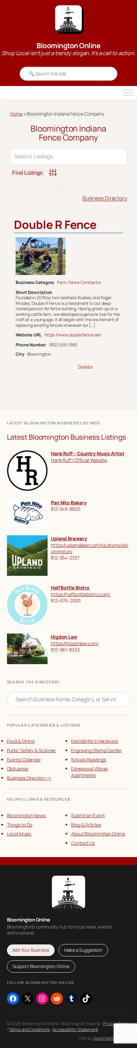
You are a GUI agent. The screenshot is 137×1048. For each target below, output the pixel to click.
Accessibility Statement (75, 1029)
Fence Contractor (84, 282)
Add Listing (68, 188)
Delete (85, 367)
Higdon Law (64, 637)
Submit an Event (88, 815)
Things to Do (20, 825)
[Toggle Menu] (128, 92)
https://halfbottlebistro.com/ (80, 594)
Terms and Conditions (29, 1029)
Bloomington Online (68, 45)
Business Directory (104, 198)
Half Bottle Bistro (70, 587)
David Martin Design (111, 1038)
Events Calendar (24, 759)
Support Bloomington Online (41, 966)
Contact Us (83, 843)
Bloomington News (26, 815)
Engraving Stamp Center (96, 750)
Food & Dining (21, 741)
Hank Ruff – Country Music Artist (87, 453)
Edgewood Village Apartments (89, 771)
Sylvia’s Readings (88, 759)
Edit (23, 367)
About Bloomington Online (98, 833)
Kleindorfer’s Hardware (94, 741)
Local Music (19, 833)
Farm (62, 282)
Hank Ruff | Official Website (79, 460)
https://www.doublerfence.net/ (73, 335)
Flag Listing (53, 367)
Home (16, 114)
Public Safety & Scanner (31, 750)
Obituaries (17, 768)
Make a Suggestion (83, 950)
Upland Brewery (69, 538)
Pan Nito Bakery (69, 502)
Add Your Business (30, 950)
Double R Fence (55, 224)
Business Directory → (29, 778)
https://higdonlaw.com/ (75, 643)
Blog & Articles (86, 825)
